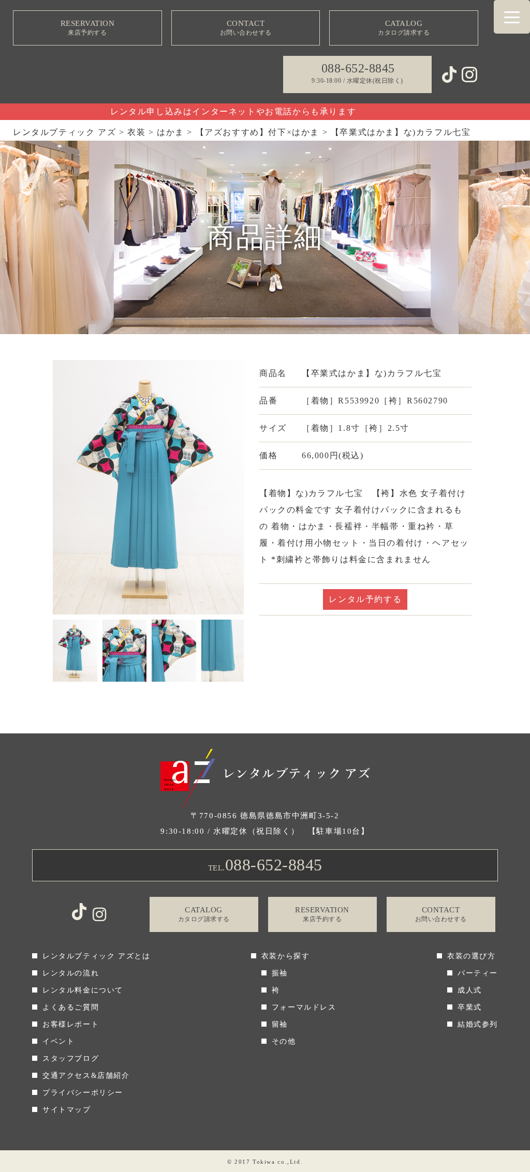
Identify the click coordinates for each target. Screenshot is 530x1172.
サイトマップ (66, 1110)
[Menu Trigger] (512, 17)
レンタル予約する (365, 599)
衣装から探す (285, 956)
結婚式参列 (478, 1024)
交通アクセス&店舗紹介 (86, 1075)
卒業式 (470, 1007)
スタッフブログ (70, 1058)
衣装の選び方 (471, 956)
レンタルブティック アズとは (96, 956)
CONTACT (246, 27)
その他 (284, 1041)
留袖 (280, 1024)
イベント (58, 1041)
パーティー (478, 973)
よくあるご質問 (70, 1007)
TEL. (265, 864)
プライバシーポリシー (82, 1092)
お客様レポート (70, 1024)
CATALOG (404, 27)
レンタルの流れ (70, 973)
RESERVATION (88, 27)
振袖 (280, 973)
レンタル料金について (82, 990)
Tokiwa (264, 1162)
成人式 (470, 990)
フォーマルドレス (304, 1007)
